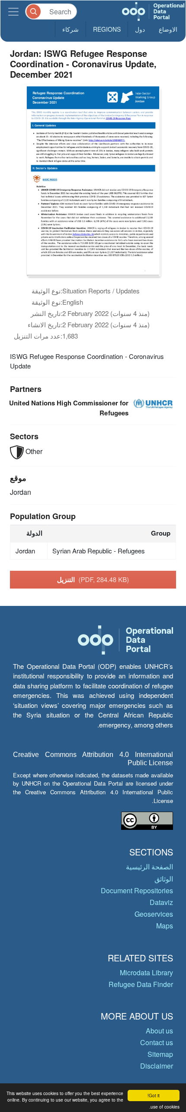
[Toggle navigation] (13, 11)
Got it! (154, 1095)
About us (159, 1031)
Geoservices (154, 914)
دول (140, 29)
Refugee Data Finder (141, 984)
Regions (107, 29)
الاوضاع (168, 29)
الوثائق (163, 879)
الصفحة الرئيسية (149, 867)
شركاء (70, 29)
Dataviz (161, 902)
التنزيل (93, 579)
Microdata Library (146, 972)
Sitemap (160, 1054)
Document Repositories (137, 890)
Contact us (156, 1042)
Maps (164, 926)
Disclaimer (156, 1066)
